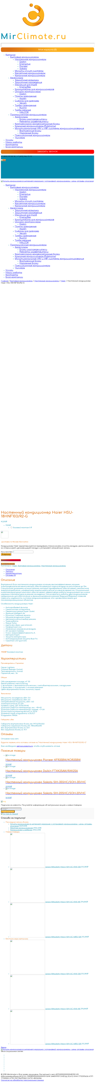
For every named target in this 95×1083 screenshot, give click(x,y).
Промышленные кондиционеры (28, 114)
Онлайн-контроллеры (28, 91)
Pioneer (23, 66)
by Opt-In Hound (10, 814)
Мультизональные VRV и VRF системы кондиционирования (49, 128)
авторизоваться (25, 746)
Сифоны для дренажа (27, 101)
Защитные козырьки (27, 80)
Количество (6, 552)
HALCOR (23, 112)
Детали (9, 571)
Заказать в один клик (11, 560)
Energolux (24, 64)
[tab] (50, 570)
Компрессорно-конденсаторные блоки (37, 124)
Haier (63, 281)
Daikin (22, 62)
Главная (4, 281)
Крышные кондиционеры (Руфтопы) (35, 126)
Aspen (22, 98)
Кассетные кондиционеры (30, 73)
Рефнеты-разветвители (33, 121)
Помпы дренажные (25, 96)
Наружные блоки (28, 133)
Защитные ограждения (28, 82)
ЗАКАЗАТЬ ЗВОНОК (47, 152)
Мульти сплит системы (29, 71)
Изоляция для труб (26, 85)
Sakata (23, 68)
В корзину (6, 554)
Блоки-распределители (33, 119)
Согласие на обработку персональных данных (22, 1080)
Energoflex (25, 87)
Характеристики (14, 573)
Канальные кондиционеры (30, 75)
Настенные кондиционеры (30, 59)
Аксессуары (16, 78)
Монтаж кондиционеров (21, 828)
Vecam (23, 103)
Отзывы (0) (11, 575)
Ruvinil (23, 108)
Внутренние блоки (30, 131)
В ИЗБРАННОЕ (8, 564)
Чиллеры (20, 137)
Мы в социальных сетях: (12, 162)
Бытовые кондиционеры (24, 57)
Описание (10, 570)
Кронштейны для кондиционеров (34, 89)
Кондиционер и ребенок (21, 830)
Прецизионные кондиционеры (32, 135)
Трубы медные (23, 110)
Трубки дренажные (25, 105)
